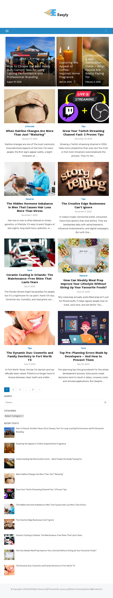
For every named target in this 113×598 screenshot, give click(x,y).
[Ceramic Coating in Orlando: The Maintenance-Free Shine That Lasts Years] (29, 252)
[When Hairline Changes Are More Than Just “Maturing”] (29, 106)
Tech (29, 270)
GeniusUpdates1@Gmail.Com (89, 589)
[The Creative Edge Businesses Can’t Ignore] (83, 179)
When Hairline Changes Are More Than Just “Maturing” (29, 132)
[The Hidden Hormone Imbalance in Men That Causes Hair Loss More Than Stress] (29, 179)
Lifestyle (29, 126)
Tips (83, 126)
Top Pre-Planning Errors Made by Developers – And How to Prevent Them (83, 356)
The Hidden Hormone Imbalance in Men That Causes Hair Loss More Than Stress (29, 207)
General (30, 199)
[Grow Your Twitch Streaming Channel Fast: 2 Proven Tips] (83, 106)
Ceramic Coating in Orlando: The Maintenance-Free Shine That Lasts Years (29, 278)
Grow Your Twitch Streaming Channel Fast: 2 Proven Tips (83, 132)
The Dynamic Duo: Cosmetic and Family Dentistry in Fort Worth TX (29, 356)
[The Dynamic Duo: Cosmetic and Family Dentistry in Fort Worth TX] (29, 328)
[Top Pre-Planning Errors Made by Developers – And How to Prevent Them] (83, 328)
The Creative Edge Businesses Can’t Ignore (83, 205)
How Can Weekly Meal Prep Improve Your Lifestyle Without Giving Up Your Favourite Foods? (83, 283)
